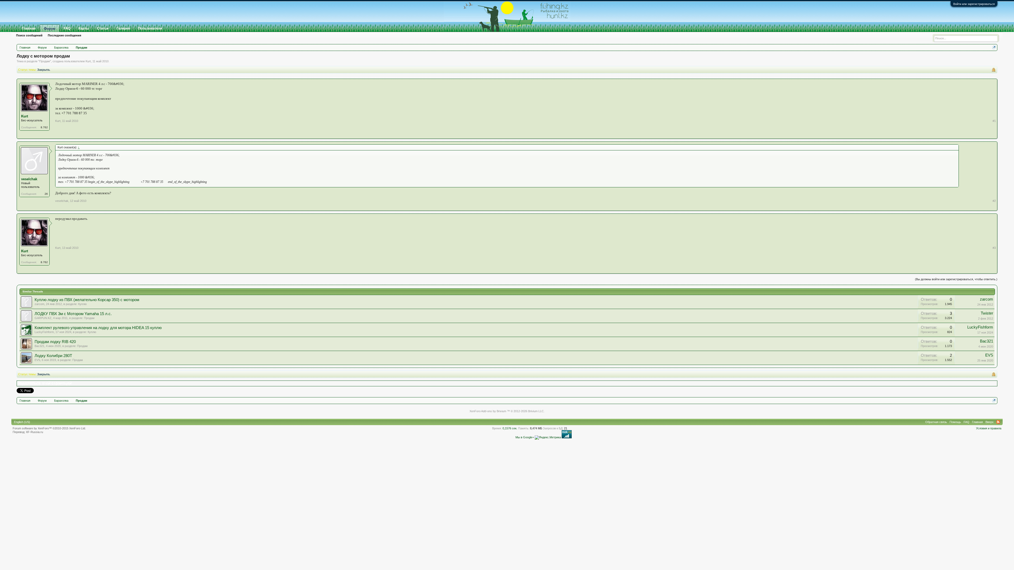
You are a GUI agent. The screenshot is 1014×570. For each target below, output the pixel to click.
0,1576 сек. (510, 428)
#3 (994, 247)
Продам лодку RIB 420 (55, 342)
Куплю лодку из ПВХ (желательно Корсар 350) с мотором (87, 300)
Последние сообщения (64, 35)
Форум (49, 29)
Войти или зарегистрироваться (974, 4)
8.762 (44, 127)
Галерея (123, 28)
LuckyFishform (44, 332)
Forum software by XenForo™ (49, 428)
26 (46, 193)
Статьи (103, 28)
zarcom (39, 304)
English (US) (22, 422)
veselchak (29, 179)
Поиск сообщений (29, 35)
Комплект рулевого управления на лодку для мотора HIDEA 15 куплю (98, 328)
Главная (29, 28)
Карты (83, 28)
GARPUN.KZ (43, 318)
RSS (998, 422)
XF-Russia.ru (34, 432)
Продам (44, 61)
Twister (987, 313)
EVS (37, 360)
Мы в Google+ (524, 437)
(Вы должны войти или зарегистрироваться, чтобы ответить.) (956, 279)
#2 (994, 200)
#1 (994, 120)
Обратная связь (936, 422)
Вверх (989, 422)
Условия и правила (988, 428)
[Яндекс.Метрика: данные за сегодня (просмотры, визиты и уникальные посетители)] (548, 437)
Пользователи (150, 28)
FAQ (67, 28)
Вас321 (39, 346)
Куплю (82, 304)
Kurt (88, 61)
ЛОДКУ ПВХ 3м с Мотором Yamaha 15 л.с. (73, 314)
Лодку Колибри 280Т (53, 356)
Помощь (955, 422)
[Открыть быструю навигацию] (994, 47)
